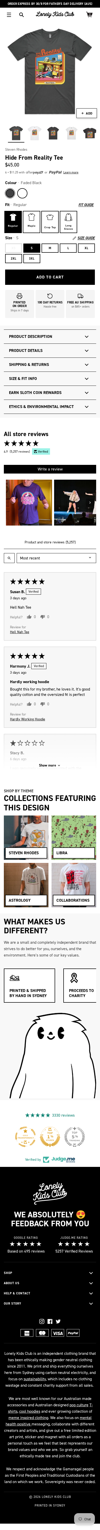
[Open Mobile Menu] (9, 15)
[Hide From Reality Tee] (16, 133)
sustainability (35, 1379)
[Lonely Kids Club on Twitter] (58, 1321)
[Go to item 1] (29, 503)
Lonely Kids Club (56, 1497)
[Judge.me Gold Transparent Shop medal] (74, 1137)
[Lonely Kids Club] (55, 14)
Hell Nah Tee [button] (19, 632)
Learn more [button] (70, 172)
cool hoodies (29, 1411)
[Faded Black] (10, 193)
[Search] (21, 14)
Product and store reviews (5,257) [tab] (50, 542)
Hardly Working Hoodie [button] (27, 719)
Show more (47, 765)
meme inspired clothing (28, 1417)
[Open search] (9, 558)
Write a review (50, 469)
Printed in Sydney (50, 1505)
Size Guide (86, 238)
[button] (44, 172)
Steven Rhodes (16, 149)
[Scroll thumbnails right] (90, 503)
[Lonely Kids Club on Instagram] (41, 1321)
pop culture (78, 1405)
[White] (22, 193)
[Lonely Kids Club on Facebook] (50, 1321)
